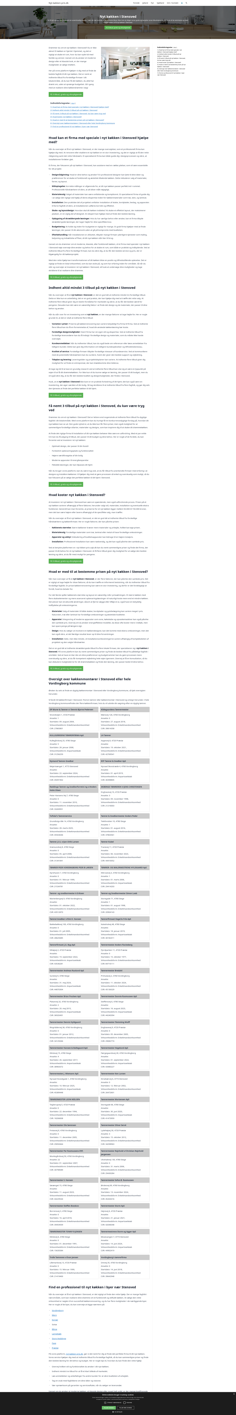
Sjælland (160, 3)
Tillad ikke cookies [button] (125, 1408)
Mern (54, 1315)
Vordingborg (58, 1310)
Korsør (55, 1320)
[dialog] (118, 1403)
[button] (118, 1412)
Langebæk (56, 1334)
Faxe (54, 1343)
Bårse (54, 1329)
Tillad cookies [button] (109, 1408)
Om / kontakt (172, 3)
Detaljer (137, 1399)
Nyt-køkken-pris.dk (58, 2)
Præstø (55, 1348)
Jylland (145, 3)
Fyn (152, 3)
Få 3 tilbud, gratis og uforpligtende (118, 28)
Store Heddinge (59, 1338)
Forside (136, 3)
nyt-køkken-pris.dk (74, 1354)
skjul (73, 103)
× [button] (234, 1394)
